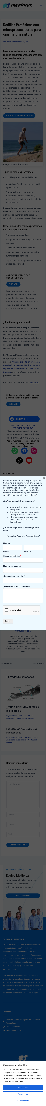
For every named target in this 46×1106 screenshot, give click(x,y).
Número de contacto (12, 566)
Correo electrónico (12, 556)
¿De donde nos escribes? (14, 576)
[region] (23, 1083)
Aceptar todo (23, 1087)
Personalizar (23, 1094)
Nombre (7, 543)
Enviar (8, 621)
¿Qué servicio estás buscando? (17, 586)
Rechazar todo (23, 1101)
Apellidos (27, 551)
